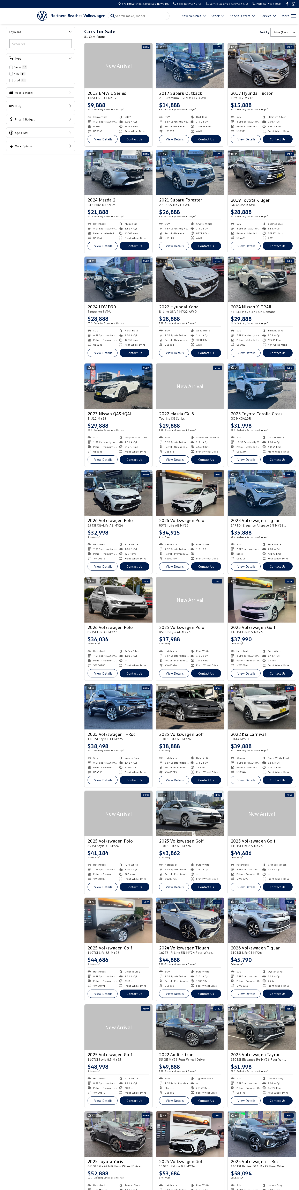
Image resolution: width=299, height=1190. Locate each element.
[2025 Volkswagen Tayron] (262, 1027)
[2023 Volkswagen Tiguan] (262, 493)
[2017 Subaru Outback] (190, 65)
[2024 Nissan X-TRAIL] (262, 279)
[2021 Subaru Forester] (190, 172)
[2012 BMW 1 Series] (118, 65)
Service (266, 16)
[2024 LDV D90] (118, 279)
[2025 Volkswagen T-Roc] (118, 706)
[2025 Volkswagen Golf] (262, 600)
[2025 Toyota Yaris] (118, 1134)
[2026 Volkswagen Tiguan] (262, 920)
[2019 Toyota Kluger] (262, 172)
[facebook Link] (287, 3)
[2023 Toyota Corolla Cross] (262, 386)
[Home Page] (25, 16)
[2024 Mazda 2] (118, 172)
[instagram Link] (293, 3)
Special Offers (240, 16)
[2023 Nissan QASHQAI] (118, 386)
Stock (215, 16)
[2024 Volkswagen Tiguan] (190, 920)
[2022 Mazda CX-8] (190, 386)
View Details (103, 139)
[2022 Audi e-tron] (190, 1027)
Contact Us (134, 139)
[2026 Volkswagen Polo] (118, 493)
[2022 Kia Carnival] (262, 706)
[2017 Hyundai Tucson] (262, 65)
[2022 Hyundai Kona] (190, 279)
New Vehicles (191, 16)
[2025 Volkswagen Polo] (190, 600)
